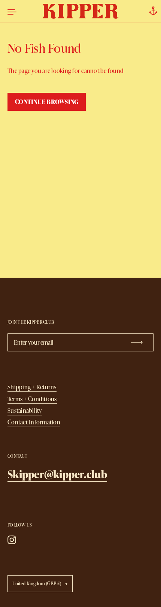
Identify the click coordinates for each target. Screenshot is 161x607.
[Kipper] (81, 11)
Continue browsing (46, 102)
